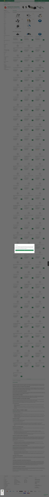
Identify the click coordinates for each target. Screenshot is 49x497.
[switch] (2, 494)
